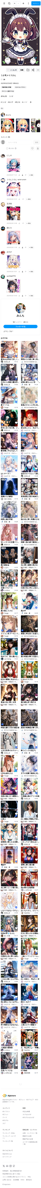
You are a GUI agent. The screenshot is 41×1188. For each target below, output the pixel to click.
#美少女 (17, 102)
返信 (32, 175)
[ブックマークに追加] (28, 70)
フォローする (20, 326)
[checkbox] (7, 148)
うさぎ (11, 96)
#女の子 (10, 102)
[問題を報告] (25, 175)
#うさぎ (3, 102)
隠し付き (11, 148)
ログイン (36, 3)
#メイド (24, 102)
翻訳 (2, 108)
